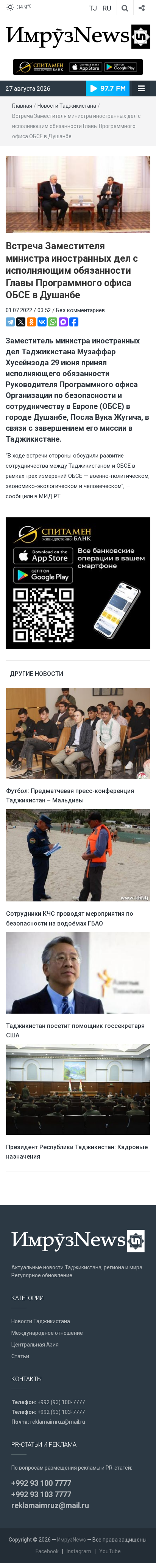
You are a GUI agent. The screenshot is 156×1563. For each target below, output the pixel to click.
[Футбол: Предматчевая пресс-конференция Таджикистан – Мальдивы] (78, 732)
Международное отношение (47, 1333)
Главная (22, 106)
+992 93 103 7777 (41, 1494)
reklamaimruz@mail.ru (57, 1422)
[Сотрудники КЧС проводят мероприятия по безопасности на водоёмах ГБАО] (78, 854)
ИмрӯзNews (71, 1540)
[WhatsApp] (52, 321)
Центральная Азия (35, 1345)
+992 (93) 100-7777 (61, 1402)
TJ (93, 8)
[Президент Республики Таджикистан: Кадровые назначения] (78, 1089)
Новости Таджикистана (66, 106)
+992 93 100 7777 (41, 1483)
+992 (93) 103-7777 (61, 1412)
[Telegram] (10, 321)
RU (106, 8)
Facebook (47, 1551)
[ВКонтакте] (42, 321)
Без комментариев (80, 310)
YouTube (110, 1551)
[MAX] (63, 321)
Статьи (20, 1356)
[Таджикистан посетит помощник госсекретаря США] (78, 972)
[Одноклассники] (31, 321)
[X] (20, 321)
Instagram (79, 1551)
